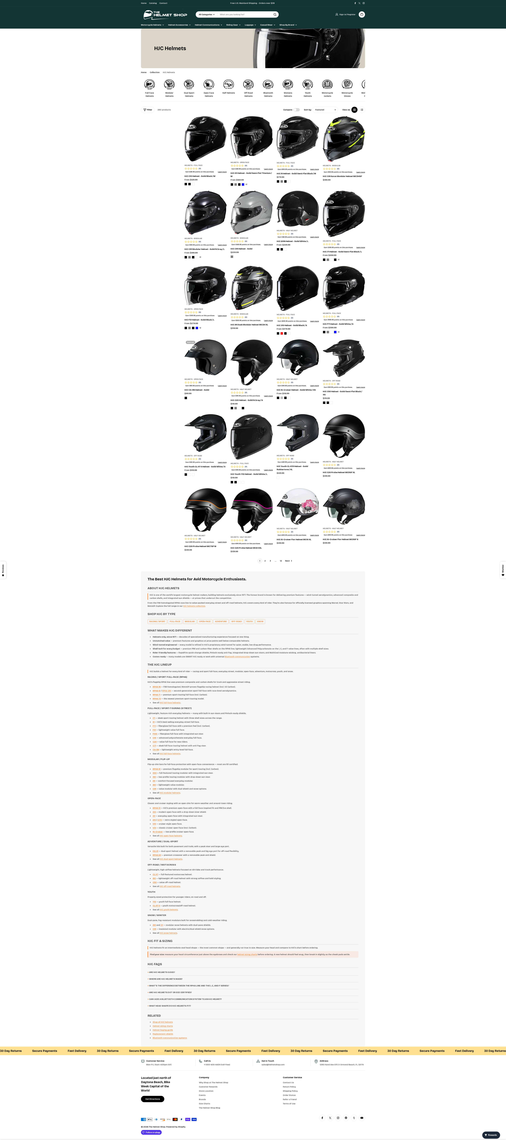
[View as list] (362, 110)
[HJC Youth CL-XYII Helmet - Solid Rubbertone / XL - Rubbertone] (278, 477)
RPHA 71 (156, 695)
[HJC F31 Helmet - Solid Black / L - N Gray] (189, 328)
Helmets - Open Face (240, 162)
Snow (260, 621)
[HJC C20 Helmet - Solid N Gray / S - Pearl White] (239, 408)
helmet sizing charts (247, 954)
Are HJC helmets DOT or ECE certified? (170, 992)
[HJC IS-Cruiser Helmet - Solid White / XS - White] (289, 398)
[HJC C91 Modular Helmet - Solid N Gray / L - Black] (185, 257)
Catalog (153, 3)
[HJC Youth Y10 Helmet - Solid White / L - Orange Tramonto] (239, 482)
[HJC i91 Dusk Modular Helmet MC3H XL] (252, 288)
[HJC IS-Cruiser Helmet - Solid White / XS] (298, 357)
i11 (154, 722)
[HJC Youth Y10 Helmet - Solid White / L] (252, 437)
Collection (155, 72)
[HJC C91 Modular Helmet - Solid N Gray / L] (205, 213)
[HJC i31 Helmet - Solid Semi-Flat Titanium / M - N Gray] (235, 184)
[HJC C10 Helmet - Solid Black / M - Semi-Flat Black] (189, 184)
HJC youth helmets (169, 909)
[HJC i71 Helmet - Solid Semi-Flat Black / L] (344, 214)
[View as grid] (354, 110)
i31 (154, 816)
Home (144, 3)
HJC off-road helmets (170, 886)
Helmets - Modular (331, 166)
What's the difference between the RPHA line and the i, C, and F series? (189, 986)
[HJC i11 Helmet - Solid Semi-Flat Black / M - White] (289, 181)
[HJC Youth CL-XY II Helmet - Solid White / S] (205, 433)
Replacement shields (163, 1034)
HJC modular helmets (170, 793)
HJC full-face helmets (170, 702)
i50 (154, 878)
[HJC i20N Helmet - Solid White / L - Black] (278, 249)
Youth (249, 621)
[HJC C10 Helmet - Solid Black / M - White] (193, 184)
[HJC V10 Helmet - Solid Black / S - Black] (278, 333)
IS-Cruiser (158, 832)
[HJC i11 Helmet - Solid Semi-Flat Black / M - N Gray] (281, 181)
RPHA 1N (157, 687)
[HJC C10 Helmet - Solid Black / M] (205, 138)
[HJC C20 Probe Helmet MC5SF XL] (344, 436)
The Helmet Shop (157, 1127)
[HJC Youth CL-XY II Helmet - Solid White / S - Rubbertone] (189, 474)
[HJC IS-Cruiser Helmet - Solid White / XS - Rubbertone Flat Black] (285, 398)
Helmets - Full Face (193, 165)
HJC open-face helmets (171, 836)
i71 (154, 718)
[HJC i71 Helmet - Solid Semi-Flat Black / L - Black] (324, 259)
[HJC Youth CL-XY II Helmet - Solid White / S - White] (193, 474)
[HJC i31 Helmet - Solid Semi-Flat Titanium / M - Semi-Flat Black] (239, 184)
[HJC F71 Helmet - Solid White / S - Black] (324, 332)
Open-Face (205, 621)
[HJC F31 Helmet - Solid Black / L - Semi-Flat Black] (193, 328)
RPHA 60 (157, 855)
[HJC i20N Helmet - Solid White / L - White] (285, 249)
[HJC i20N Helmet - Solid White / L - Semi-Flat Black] (281, 249)
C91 (154, 789)
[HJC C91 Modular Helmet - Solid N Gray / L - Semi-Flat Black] (193, 257)
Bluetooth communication (237, 656)
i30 (154, 812)
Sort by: (307, 110)
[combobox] (237, 14)
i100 (155, 773)
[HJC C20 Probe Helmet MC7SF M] (205, 510)
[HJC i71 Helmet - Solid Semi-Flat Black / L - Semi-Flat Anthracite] (331, 259)
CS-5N (156, 749)
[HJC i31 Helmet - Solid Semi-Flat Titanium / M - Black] (232, 184)
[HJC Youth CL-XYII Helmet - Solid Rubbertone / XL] (298, 433)
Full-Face (175, 621)
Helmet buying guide (163, 1030)
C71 (154, 746)
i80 (154, 785)
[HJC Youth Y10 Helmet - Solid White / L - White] (243, 482)
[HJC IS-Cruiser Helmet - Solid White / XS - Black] (278, 398)
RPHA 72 (157, 698)
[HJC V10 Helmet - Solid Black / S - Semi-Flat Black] (285, 333)
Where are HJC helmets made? (166, 979)
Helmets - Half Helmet (287, 231)
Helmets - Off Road (331, 381)
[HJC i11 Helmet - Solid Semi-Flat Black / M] (298, 137)
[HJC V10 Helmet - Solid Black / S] (298, 288)
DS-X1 (155, 851)
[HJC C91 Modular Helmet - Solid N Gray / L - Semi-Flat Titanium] (197, 257)
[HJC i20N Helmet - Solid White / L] (298, 209)
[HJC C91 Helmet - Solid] (252, 212)
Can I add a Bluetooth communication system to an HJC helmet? (185, 999)
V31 (154, 828)
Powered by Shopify (175, 1127)
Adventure (221, 621)
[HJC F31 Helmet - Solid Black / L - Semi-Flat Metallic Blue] (197, 328)
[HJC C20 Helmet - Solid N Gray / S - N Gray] (235, 408)
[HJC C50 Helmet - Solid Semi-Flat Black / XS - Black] (324, 402)
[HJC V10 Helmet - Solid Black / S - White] (289, 333)
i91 (154, 781)
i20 (154, 820)
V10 (154, 824)
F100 (155, 734)
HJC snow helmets (168, 933)
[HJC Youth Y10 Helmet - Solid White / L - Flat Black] (235, 482)
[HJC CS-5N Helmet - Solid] (205, 357)
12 (281, 561)
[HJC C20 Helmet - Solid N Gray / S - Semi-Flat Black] (243, 408)
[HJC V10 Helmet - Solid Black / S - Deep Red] (281, 333)
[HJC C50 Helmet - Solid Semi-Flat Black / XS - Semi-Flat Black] (328, 402)
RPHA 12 (156, 691)
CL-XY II (156, 906)
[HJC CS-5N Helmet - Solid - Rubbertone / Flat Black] (185, 398)
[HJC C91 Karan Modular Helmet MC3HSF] (344, 139)
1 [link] (259, 561)
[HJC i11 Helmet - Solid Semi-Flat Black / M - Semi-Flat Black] (285, 181)
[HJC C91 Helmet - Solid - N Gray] (232, 256)
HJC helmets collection (194, 606)
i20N (159, 820)
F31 (154, 730)
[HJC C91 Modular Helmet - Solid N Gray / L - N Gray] (189, 257)
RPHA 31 (156, 808)
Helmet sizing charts (163, 1026)
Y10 (154, 902)
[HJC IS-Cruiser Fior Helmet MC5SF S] (344, 506)
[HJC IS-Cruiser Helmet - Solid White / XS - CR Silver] (281, 398)
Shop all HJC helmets (163, 1022)
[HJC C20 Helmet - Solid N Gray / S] (252, 362)
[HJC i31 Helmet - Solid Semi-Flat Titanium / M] (252, 137)
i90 (154, 777)
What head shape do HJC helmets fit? (170, 1006)
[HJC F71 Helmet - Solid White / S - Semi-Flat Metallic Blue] (335, 332)
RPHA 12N (166, 691)
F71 (154, 726)
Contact (163, 3)
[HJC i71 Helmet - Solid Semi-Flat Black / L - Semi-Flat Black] (335, 259)
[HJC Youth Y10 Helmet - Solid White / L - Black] (232, 482)
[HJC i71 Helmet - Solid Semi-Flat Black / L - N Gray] (328, 259)
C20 (155, 742)
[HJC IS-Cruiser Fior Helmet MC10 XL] (298, 506)
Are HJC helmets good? (162, 972)
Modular (190, 621)
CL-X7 (155, 874)
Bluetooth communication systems (170, 1038)
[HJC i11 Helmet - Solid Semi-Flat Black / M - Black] (278, 181)
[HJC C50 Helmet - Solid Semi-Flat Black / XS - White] (331, 402)
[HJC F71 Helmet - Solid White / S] (344, 287)
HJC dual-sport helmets (171, 859)
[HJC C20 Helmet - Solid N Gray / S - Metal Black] (232, 408)
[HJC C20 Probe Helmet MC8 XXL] (252, 510)
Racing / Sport (157, 621)
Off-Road (236, 621)
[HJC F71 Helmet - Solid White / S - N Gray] (328, 332)
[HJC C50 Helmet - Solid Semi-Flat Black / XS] (344, 358)
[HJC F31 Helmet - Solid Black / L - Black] (185, 328)
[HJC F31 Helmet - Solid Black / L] (205, 285)
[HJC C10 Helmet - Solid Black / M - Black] (185, 184)
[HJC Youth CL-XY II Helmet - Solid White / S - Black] (185, 474)
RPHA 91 (156, 769)
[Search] (275, 14)
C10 (154, 738)
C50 (155, 882)
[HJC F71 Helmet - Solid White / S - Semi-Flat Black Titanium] (331, 332)
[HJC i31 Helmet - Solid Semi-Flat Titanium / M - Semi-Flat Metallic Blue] (243, 184)
